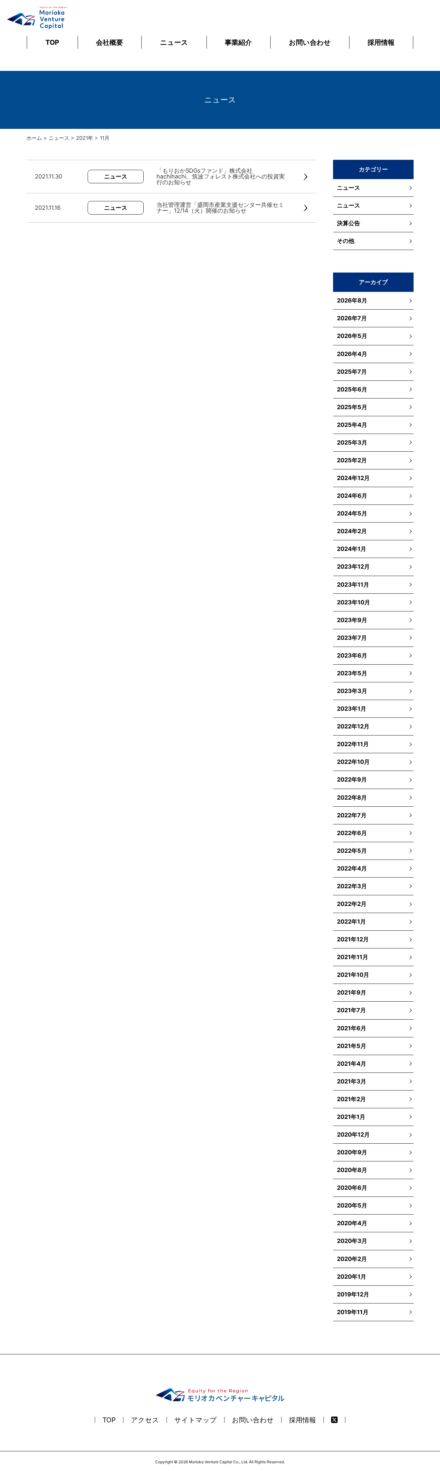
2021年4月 (351, 1063)
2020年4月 (352, 1223)
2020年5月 (352, 1205)
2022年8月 (352, 797)
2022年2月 (352, 903)
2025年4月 (352, 424)
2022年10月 (353, 761)
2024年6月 (352, 495)
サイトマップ (195, 1420)
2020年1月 (351, 1276)
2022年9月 (352, 779)
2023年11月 (353, 584)
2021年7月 (351, 1010)
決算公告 (348, 223)
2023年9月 (352, 620)
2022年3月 (352, 886)
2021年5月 (351, 1046)
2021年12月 (353, 939)
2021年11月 (352, 957)
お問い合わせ (310, 42)
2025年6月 (352, 389)
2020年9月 (352, 1152)
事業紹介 (238, 42)
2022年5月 (352, 850)
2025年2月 (352, 460)
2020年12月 (353, 1134)
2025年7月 (352, 371)
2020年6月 (352, 1187)
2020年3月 (352, 1240)
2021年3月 (351, 1081)
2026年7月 (352, 318)
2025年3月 (352, 442)
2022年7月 (352, 815)
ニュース (174, 42)
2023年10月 (353, 602)
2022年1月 (351, 921)
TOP (52, 42)
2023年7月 (352, 637)
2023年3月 (352, 690)
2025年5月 (352, 407)
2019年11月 (352, 1312)
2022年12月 (353, 726)
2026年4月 (352, 354)
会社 (109, 42)
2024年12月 (353, 478)
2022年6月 (352, 833)
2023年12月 (353, 566)
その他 (345, 240)
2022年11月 (353, 744)
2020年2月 (352, 1258)
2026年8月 (352, 300)
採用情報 (381, 42)
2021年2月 (351, 1099)
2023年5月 (352, 673)
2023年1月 (351, 708)
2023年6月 (352, 655)
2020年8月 (352, 1170)
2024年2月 (352, 531)
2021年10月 (353, 974)
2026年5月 (352, 335)
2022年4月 (352, 868)
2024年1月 (351, 548)
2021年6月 (351, 1028)
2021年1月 (351, 1116)
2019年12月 (353, 1294)
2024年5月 (352, 513)
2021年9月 (351, 992)
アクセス (145, 1420)
